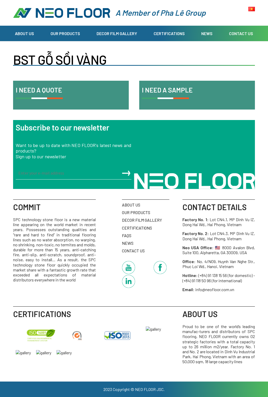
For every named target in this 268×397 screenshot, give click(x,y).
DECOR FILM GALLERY (117, 33)
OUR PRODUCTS (65, 33)
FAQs (126, 235)
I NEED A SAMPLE (167, 90)
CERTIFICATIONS (169, 33)
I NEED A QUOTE (39, 90)
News (207, 33)
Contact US (241, 33)
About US (24, 33)
